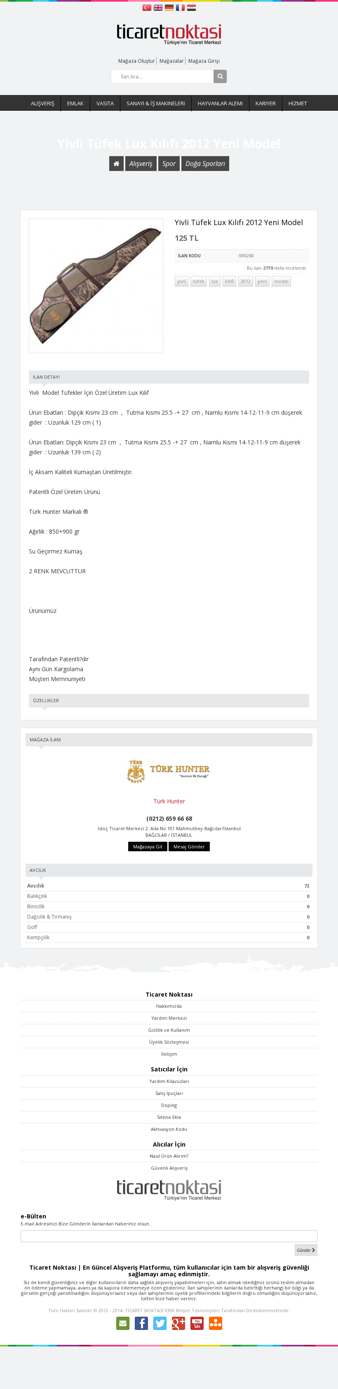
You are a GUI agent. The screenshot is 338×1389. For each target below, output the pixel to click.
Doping (169, 1105)
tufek (198, 281)
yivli (181, 281)
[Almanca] (170, 7)
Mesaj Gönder (189, 846)
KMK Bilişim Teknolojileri (192, 1310)
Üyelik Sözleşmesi (169, 1042)
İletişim (169, 1054)
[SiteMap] (215, 1323)
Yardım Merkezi (169, 1018)
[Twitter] (160, 1323)
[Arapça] (191, 7)
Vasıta (105, 103)
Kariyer (266, 103)
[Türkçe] (147, 7)
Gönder (304, 1250)
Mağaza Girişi (204, 60)
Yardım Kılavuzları (169, 1081)
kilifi (229, 281)
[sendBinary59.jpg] (96, 285)
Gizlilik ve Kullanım (169, 1030)
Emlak (75, 103)
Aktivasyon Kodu (169, 1129)
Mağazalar (172, 60)
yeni (262, 281)
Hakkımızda (169, 1006)
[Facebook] (141, 1323)
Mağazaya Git (147, 846)
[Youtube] (197, 1323)
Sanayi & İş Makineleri (156, 103)
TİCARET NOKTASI (144, 1310)
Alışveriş (42, 103)
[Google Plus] (178, 1323)
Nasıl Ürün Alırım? (169, 1156)
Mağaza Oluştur (136, 60)
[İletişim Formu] (122, 1323)
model (281, 281)
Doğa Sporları (205, 163)
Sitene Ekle (169, 1117)
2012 (246, 281)
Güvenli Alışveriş (169, 1168)
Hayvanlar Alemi (220, 103)
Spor (169, 163)
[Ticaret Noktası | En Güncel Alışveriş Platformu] (169, 34)
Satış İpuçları (169, 1093)
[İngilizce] (158, 7)
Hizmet (298, 103)
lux (214, 281)
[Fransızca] (181, 7)
